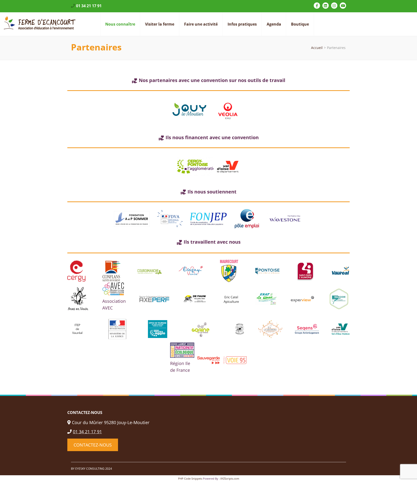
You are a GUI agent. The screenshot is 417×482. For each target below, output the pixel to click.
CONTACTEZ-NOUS (93, 445)
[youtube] (343, 5)
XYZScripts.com (229, 478)
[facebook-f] (317, 5)
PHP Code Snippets (190, 478)
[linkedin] (325, 5)
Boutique (300, 24)
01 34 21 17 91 (89, 5)
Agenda (274, 24)
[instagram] (334, 5)
